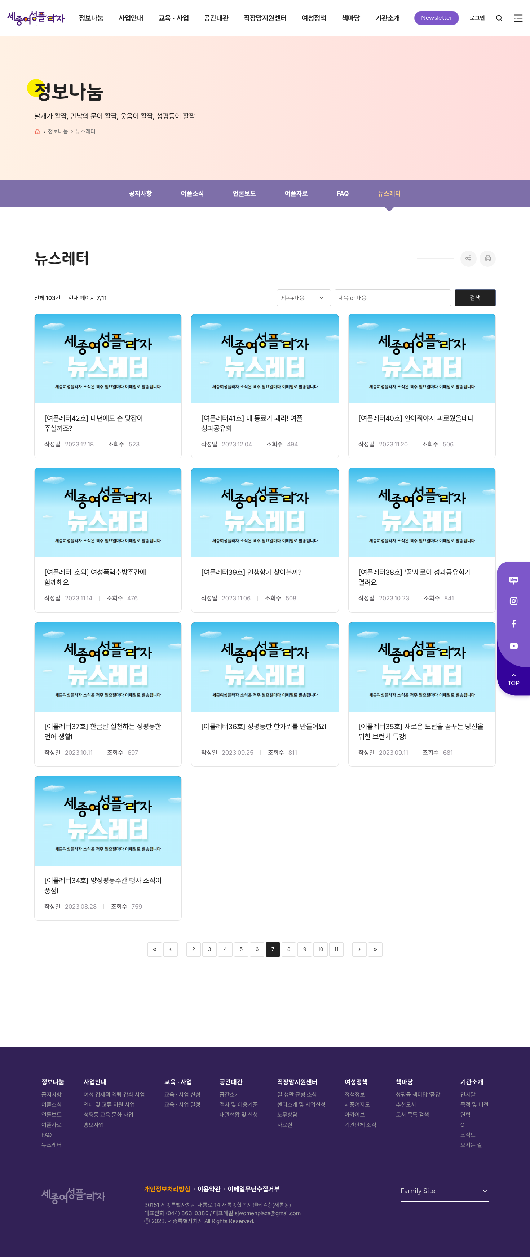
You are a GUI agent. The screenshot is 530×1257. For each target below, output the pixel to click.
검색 (475, 297)
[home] (37, 131)
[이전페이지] (170, 949)
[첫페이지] (154, 949)
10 (320, 949)
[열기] (518, 18)
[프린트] (488, 259)
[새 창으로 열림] (513, 581)
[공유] (468, 259)
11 (336, 949)
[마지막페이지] (375, 949)
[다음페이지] (359, 949)
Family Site (418, 1191)
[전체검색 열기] (499, 18)
